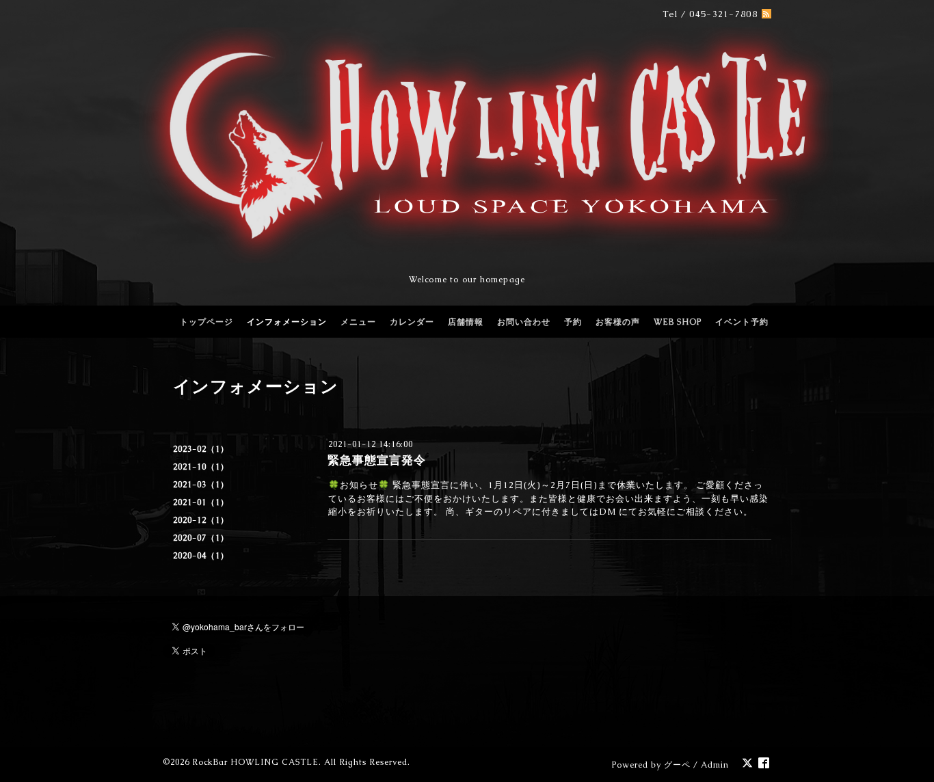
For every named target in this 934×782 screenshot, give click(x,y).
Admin (715, 764)
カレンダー (412, 321)
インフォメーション (287, 321)
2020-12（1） (201, 520)
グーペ (677, 764)
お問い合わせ (523, 321)
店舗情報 (465, 321)
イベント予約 (742, 321)
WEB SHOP (678, 321)
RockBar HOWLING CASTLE (255, 762)
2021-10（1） (201, 466)
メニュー (358, 321)
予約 (573, 321)
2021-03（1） (201, 484)
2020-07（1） (201, 537)
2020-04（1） (201, 555)
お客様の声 (618, 321)
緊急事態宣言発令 (377, 460)
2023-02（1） (201, 449)
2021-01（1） (201, 502)
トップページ (206, 321)
